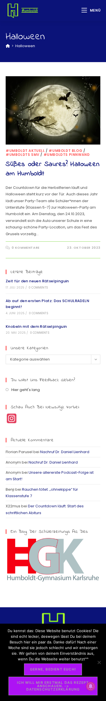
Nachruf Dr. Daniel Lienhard (64, 452)
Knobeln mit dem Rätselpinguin (36, 326)
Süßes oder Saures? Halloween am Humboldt (52, 169)
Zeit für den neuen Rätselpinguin (37, 281)
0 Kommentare (26, 247)
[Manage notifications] (90, 686)
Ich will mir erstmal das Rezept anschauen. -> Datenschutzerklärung (53, 685)
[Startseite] (8, 46)
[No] (99, 662)
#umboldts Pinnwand (67, 154)
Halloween (25, 46)
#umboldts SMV (23, 154)
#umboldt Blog (65, 150)
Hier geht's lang (25, 389)
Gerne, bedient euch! (53, 669)
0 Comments (38, 287)
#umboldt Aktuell (25, 150)
